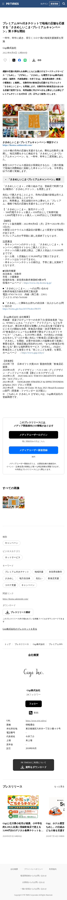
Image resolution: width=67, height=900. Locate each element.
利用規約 (53, 869)
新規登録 (54, 3)
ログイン (44, 3)
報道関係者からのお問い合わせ (33, 875)
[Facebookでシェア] (19, 60)
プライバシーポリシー (33, 869)
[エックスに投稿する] (13, 60)
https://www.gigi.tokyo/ (33, 352)
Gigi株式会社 (39, 644)
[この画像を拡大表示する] (13, 502)
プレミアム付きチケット (17, 572)
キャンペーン (11, 543)
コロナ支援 (10, 585)
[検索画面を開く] (64, 4)
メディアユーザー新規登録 (33, 450)
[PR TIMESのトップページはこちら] (12, 4)
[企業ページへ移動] (33, 674)
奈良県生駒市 (55, 572)
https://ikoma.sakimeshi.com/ (17, 145)
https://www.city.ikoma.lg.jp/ (38, 283)
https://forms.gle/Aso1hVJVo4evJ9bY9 (22, 309)
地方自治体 (24, 578)
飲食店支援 (53, 578)
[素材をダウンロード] (33, 60)
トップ (8, 644)
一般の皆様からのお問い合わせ (33, 888)
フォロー (33, 704)
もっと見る (59, 786)
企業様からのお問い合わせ (33, 882)
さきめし (9, 578)
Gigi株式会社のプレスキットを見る (20, 629)
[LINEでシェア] (25, 60)
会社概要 (14, 869)
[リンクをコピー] (39, 60)
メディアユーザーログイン (33, 435)
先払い (39, 578)
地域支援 (39, 572)
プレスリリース (22, 644)
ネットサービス (12, 557)
